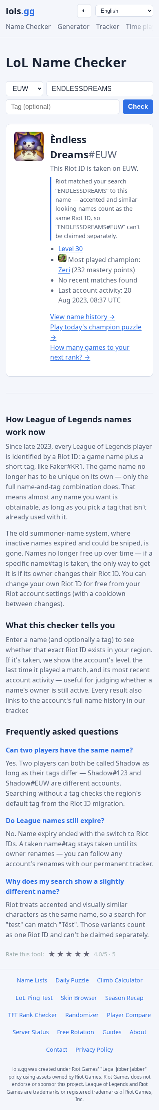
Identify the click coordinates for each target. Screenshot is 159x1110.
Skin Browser (79, 998)
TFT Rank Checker (32, 1015)
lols (20, 11)
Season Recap (124, 998)
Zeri (64, 269)
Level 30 (70, 248)
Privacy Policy (94, 1049)
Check (138, 106)
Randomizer (82, 1015)
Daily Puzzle (72, 980)
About (138, 1032)
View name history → (82, 316)
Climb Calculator (120, 980)
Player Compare (129, 1015)
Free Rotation (75, 1032)
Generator (73, 26)
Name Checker (28, 26)
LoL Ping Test (34, 998)
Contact (56, 1049)
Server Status (31, 1032)
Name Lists (32, 980)
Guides (111, 1032)
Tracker (107, 26)
